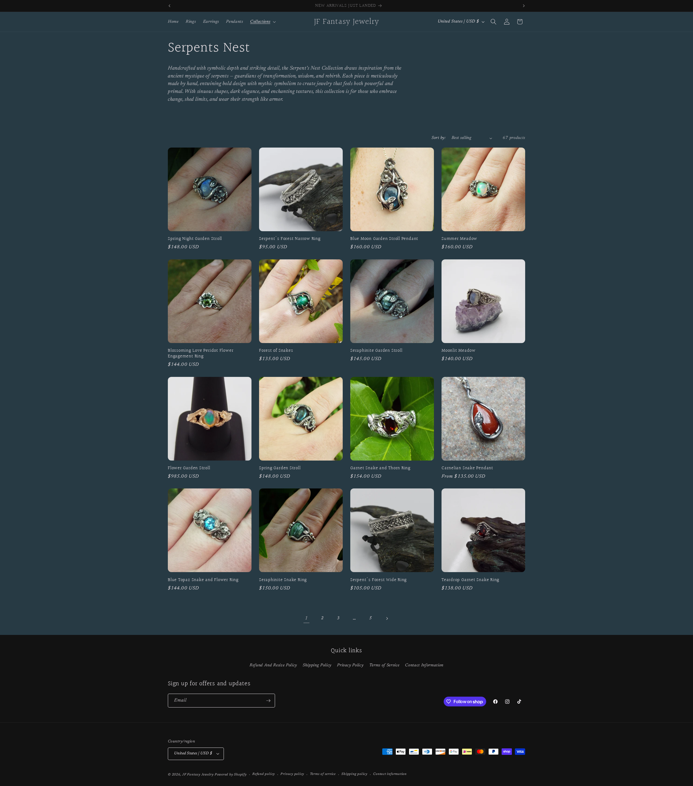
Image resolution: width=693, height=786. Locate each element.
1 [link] (306, 618)
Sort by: (439, 138)
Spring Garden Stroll (280, 468)
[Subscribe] (268, 701)
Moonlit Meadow (459, 351)
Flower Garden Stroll (189, 468)
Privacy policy (292, 774)
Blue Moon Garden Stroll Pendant (384, 239)
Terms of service (323, 774)
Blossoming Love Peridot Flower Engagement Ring (200, 353)
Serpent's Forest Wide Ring (378, 580)
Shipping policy (354, 774)
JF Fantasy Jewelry (198, 774)
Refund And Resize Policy (273, 665)
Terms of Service (384, 665)
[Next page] (386, 618)
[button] (262, 21)
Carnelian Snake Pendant (467, 468)
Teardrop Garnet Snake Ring (470, 580)
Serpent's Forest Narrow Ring (290, 239)
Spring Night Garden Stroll (195, 239)
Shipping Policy (317, 665)
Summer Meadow (459, 239)
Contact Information (424, 665)
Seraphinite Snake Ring (283, 580)
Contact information (390, 774)
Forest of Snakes (276, 351)
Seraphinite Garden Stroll (376, 351)
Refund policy (263, 774)
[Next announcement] (524, 6)
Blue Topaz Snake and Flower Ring (203, 580)
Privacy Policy (350, 665)
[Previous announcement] (169, 6)
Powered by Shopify (231, 774)
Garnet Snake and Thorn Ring (380, 468)
